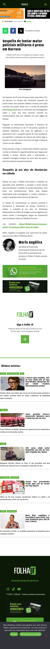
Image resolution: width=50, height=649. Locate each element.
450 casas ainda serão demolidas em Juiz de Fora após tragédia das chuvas (37, 450)
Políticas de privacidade (30, 634)
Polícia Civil (12, 109)
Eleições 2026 (12, 511)
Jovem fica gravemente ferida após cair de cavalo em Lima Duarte (37, 483)
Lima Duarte (15, 477)
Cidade (3, 374)
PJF (22, 374)
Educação (3, 410)
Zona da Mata (4, 477)
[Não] (46, 635)
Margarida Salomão (13, 374)
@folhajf (36, 331)
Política (3, 511)
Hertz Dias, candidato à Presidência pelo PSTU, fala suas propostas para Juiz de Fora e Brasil (37, 518)
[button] (45, 4)
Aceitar (14, 634)
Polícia (29, 21)
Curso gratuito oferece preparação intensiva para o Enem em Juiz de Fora (37, 416)
